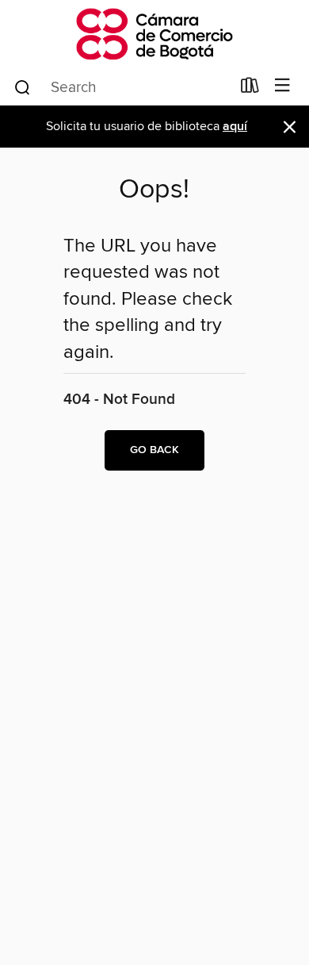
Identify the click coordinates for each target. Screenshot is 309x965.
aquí (235, 126)
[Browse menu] (282, 86)
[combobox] (121, 87)
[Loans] (250, 89)
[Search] (22, 86)
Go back (154, 450)
